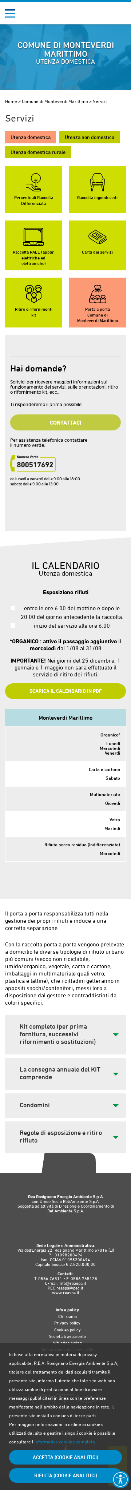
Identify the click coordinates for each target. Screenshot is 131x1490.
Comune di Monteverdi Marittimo (55, 101)
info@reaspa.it (72, 1283)
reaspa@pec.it (69, 1288)
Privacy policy (67, 1323)
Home (11, 101)
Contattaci (65, 422)
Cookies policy (67, 1329)
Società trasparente (67, 1336)
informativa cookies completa (65, 1442)
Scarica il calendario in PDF (65, 691)
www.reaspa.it (65, 1292)
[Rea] (41, 16)
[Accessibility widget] (120, 1479)
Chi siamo (67, 1316)
